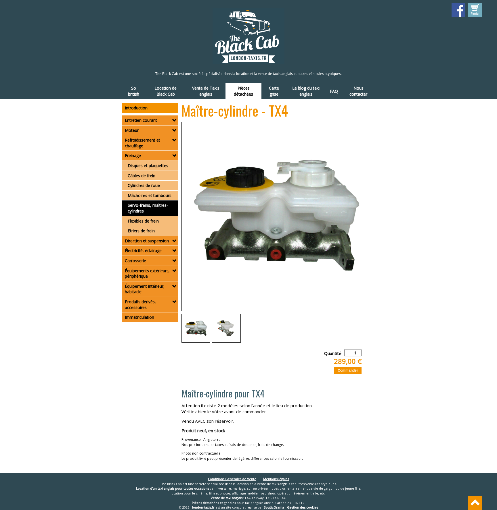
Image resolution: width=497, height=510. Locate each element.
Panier (475, 13)
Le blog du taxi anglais (306, 91)
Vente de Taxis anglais (205, 91)
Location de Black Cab (165, 91)
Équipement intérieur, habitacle (145, 289)
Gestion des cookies (302, 507)
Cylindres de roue (144, 185)
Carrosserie (135, 260)
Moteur (132, 130)
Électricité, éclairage (143, 250)
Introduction (136, 108)
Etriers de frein (141, 230)
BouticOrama (274, 507)
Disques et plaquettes (148, 165)
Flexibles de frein (143, 221)
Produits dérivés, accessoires (140, 304)
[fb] (458, 10)
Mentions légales (276, 479)
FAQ (334, 91)
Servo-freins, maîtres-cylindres (148, 208)
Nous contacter (358, 91)
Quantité (332, 353)
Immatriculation (139, 317)
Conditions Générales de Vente (232, 479)
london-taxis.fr (203, 507)
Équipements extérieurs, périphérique (147, 273)
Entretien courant (141, 120)
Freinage (133, 155)
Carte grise (274, 91)
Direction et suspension (147, 241)
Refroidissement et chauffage (142, 142)
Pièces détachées (243, 91)
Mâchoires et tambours (149, 195)
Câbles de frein (141, 175)
